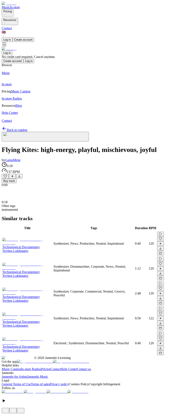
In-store (15, 7)
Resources (9, 20)
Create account (23, 39)
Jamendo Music (37, 376)
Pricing (7, 11)
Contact (7, 28)
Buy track (9, 180)
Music (6, 7)
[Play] (45, 136)
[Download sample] (19, 176)
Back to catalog (17, 130)
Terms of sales (40, 384)
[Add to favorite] (5, 176)
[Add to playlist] (12, 176)
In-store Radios (31, 369)
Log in (7, 39)
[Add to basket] (160, 253)
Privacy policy (59, 384)
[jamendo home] (9, 3)
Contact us (84, 369)
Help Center (69, 369)
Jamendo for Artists (14, 376)
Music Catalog (11, 369)
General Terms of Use (16, 384)
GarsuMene (13, 160)
